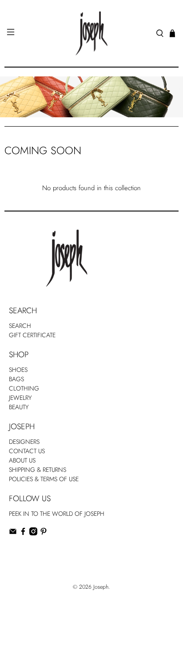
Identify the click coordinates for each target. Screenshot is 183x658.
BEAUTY (19, 407)
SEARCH (20, 325)
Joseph (100, 587)
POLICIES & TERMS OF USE (44, 479)
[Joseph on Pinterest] (44, 533)
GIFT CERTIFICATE (32, 335)
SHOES (18, 369)
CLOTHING (24, 388)
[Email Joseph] (13, 533)
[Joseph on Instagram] (33, 533)
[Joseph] (91, 33)
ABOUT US (22, 460)
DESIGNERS (24, 441)
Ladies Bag (22, 551)
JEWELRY (20, 397)
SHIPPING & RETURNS (37, 469)
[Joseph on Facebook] (23, 533)
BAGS (16, 379)
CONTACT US (27, 451)
